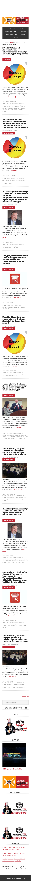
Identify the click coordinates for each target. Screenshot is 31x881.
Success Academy (7, 183)
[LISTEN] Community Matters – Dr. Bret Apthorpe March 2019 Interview (15, 512)
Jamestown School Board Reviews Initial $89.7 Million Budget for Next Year (15, 638)
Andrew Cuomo (11, 684)
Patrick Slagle (6, 109)
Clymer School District (13, 105)
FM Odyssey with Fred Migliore (12, 769)
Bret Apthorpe (11, 178)
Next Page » (25, 696)
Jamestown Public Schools (19, 106)
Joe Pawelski (21, 108)
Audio (11, 242)
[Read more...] (12, 97)
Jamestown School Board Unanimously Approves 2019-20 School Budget (14, 387)
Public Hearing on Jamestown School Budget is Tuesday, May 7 (13, 320)
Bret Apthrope (20, 178)
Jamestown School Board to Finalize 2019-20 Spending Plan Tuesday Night (14, 451)
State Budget (10, 440)
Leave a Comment (8, 133)
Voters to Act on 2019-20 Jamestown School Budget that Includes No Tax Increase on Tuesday (15, 124)
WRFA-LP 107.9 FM (15, 8)
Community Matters (21, 246)
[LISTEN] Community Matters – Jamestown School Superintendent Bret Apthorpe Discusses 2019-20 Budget (15, 197)
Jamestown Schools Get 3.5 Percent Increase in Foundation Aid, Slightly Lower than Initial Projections (14, 577)
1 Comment (7, 59)
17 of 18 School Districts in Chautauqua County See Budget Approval (15, 51)
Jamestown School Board (9, 108)
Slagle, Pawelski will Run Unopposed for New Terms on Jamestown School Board (15, 260)
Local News (13, 101)
